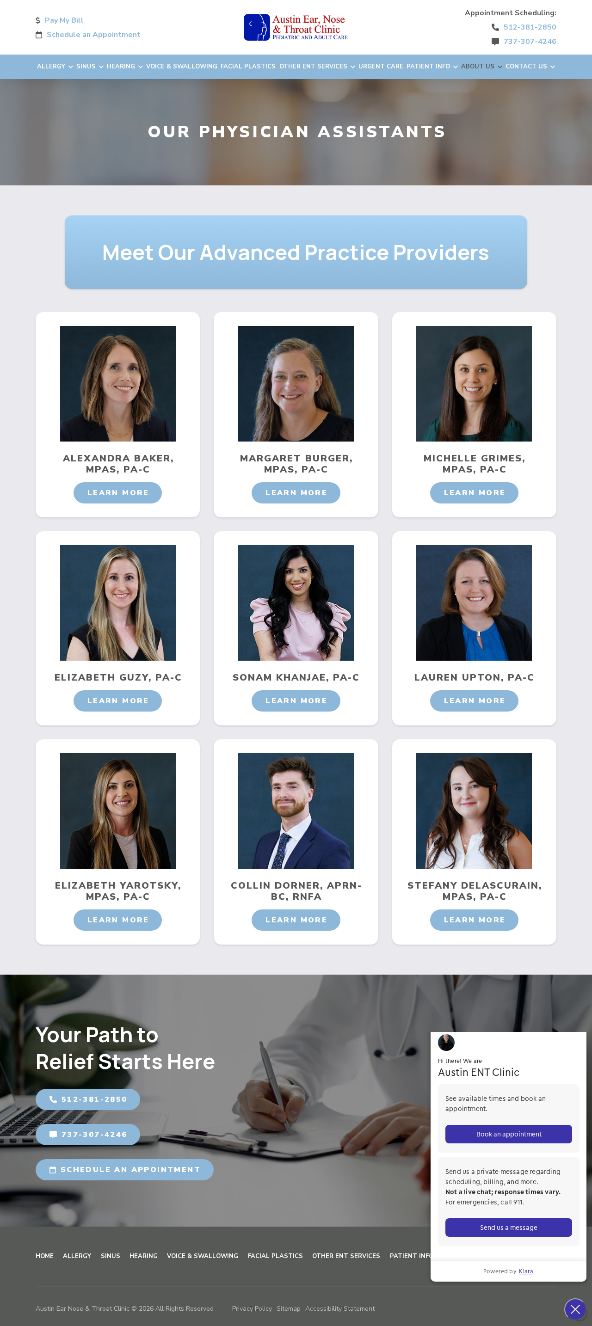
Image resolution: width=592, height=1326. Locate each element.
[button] (118, 492)
